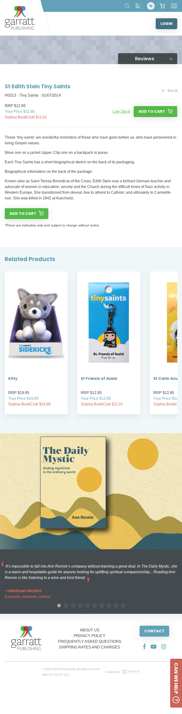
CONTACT (154, 631)
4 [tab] (80, 605)
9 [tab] (116, 605)
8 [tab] (108, 605)
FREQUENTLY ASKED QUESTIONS (89, 641)
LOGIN (166, 23)
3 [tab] (73, 605)
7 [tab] (101, 605)
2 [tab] (66, 605)
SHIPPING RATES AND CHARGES (89, 647)
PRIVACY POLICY (89, 636)
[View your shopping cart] (162, 6)
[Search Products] (127, 6)
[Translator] (138, 6)
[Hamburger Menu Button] (174, 6)
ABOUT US (90, 630)
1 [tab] (59, 605)
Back (172, 90)
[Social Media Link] (144, 646)
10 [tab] (123, 605)
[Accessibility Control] (151, 6)
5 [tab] (87, 605)
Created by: (112, 672)
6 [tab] (94, 605)
